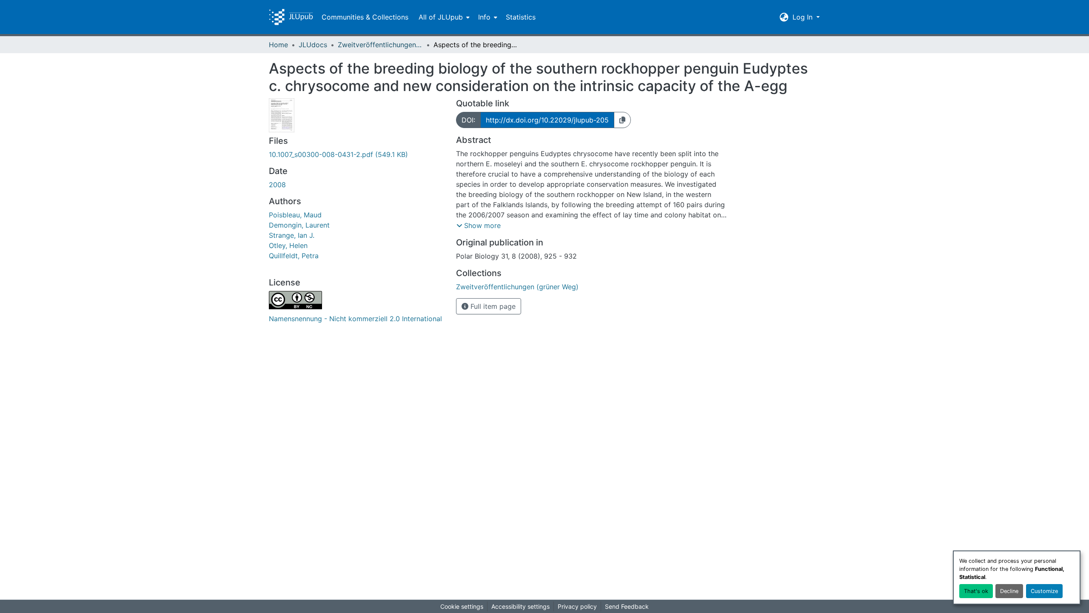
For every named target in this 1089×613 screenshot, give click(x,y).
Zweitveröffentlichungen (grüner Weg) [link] (380, 44)
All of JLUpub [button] (441, 17)
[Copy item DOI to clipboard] (622, 120)
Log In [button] (804, 17)
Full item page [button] (492, 306)
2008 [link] (277, 184)
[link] (357, 154)
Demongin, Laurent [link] (299, 225)
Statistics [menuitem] (521, 17)
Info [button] (484, 17)
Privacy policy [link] (577, 606)
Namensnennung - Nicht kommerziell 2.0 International (355, 318)
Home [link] (278, 44)
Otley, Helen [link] (288, 245)
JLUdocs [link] (313, 44)
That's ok (976, 591)
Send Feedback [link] (627, 606)
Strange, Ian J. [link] (291, 235)
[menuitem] (443, 17)
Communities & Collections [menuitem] (365, 17)
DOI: (468, 120)
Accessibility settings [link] (520, 606)
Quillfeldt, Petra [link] (294, 255)
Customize (1044, 591)
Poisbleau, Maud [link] (295, 215)
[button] (291, 17)
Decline (1009, 591)
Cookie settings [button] (461, 606)
